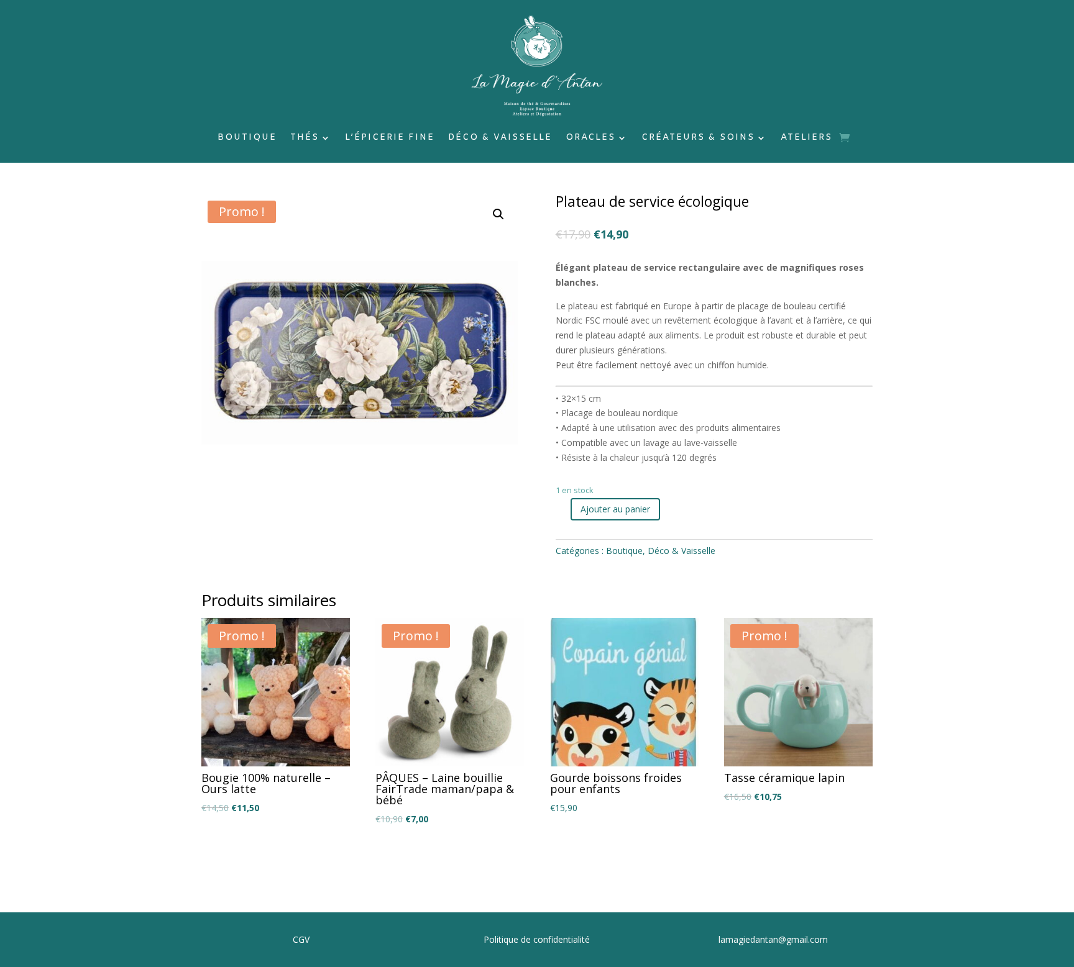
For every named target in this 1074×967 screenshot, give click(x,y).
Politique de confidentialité (537, 939)
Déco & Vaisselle (500, 138)
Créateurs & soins (698, 138)
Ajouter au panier (615, 509)
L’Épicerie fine (389, 138)
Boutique (247, 138)
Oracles (590, 138)
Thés (304, 138)
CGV (301, 939)
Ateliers (806, 138)
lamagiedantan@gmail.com (773, 939)
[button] (498, 214)
